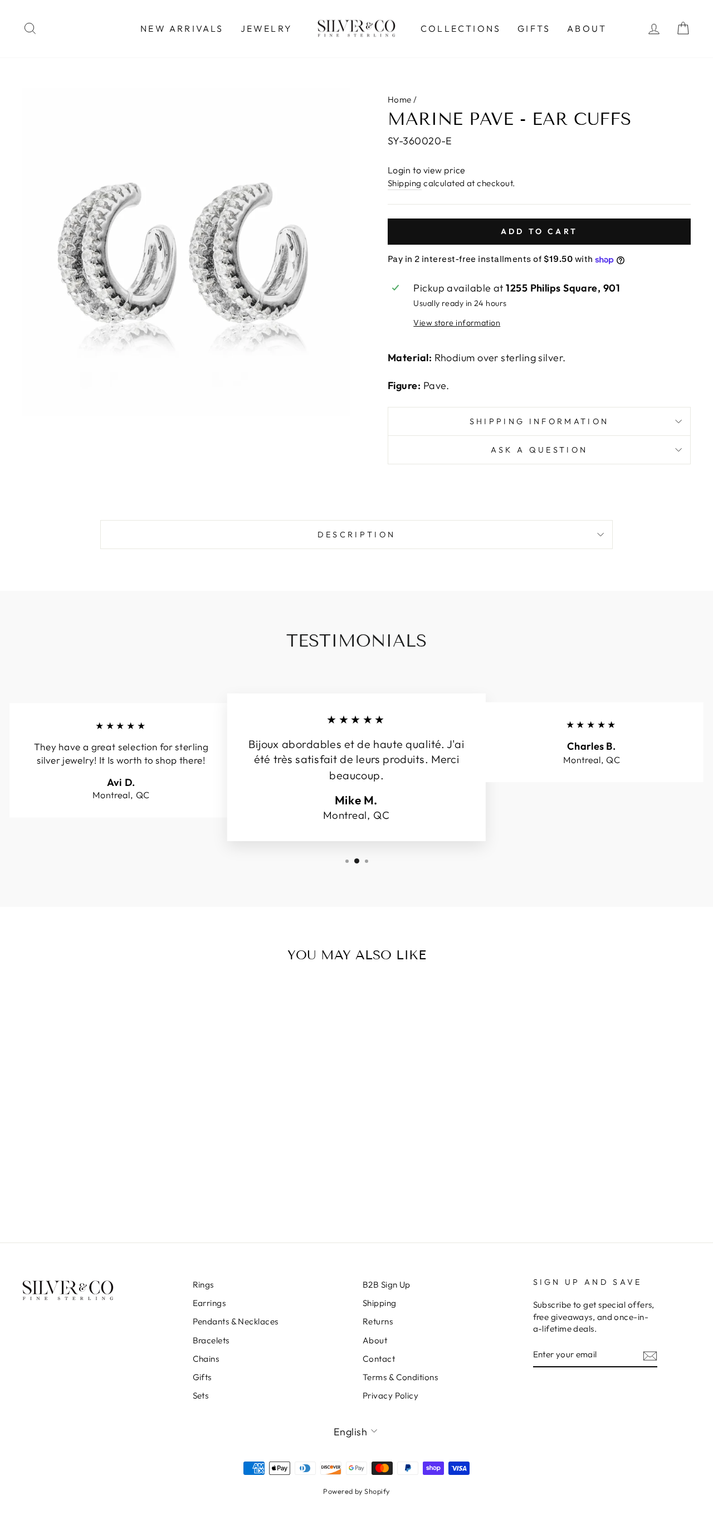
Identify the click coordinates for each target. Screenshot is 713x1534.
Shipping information (539, 421)
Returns (378, 1321)
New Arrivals (181, 28)
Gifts (533, 28)
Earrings (209, 1303)
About (587, 28)
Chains (206, 1358)
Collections (461, 28)
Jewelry (266, 28)
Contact (379, 1358)
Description (357, 535)
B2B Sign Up (387, 1284)
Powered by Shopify (356, 1491)
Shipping (405, 183)
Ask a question (539, 450)
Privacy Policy (390, 1395)
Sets (201, 1395)
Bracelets (211, 1340)
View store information (456, 323)
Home (400, 99)
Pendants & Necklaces (236, 1321)
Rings (203, 1284)
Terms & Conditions (400, 1377)
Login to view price (427, 170)
